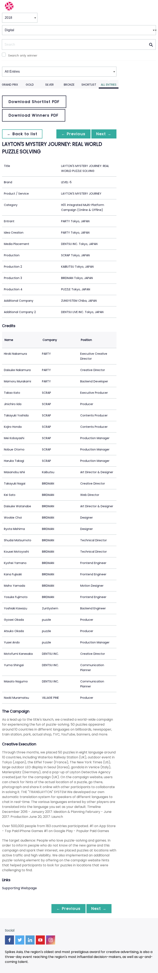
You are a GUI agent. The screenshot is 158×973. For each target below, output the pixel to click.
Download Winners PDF (34, 115)
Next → (104, 133)
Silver (49, 85)
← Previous (73, 133)
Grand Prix (10, 85)
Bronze (69, 85)
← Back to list (22, 133)
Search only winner (22, 55)
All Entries (108, 85)
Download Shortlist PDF (34, 101)
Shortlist (88, 85)
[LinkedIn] (30, 940)
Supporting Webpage (19, 888)
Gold (30, 85)
